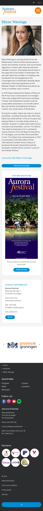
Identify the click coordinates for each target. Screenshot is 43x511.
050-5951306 (11, 422)
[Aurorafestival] (9, 11)
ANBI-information (8, 481)
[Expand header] (38, 10)
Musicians (6, 389)
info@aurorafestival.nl (14, 426)
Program (5, 383)
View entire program (21, 166)
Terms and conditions (9, 485)
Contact (25, 383)
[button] (21, 504)
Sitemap (4, 494)
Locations (26, 386)
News (4, 386)
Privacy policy (6, 490)
